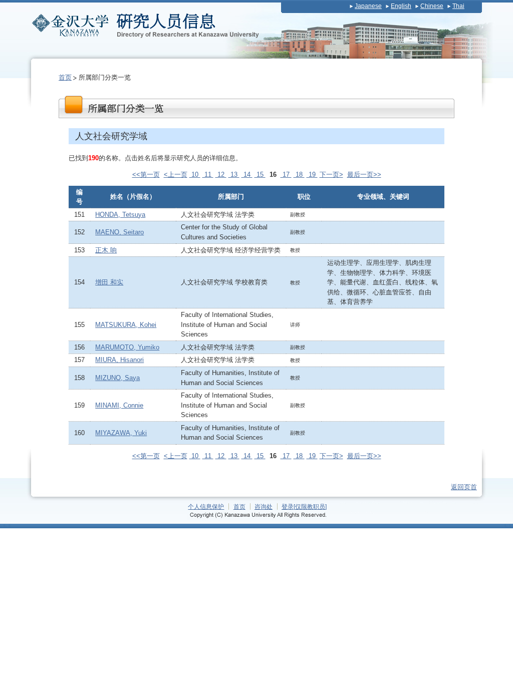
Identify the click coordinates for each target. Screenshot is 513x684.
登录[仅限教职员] (304, 506)
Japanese (368, 6)
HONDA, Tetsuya (120, 214)
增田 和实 (109, 282)
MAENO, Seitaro (119, 232)
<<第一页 (146, 174)
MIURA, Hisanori (119, 360)
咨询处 (263, 506)
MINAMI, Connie (119, 405)
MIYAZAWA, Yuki (121, 433)
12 (220, 174)
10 (194, 174)
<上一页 (175, 174)
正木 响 (106, 250)
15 (260, 174)
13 (233, 174)
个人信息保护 (206, 506)
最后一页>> (364, 174)
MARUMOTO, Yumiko (127, 347)
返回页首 (464, 487)
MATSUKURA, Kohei (125, 324)
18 (299, 174)
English (401, 6)
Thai (458, 6)
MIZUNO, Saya (117, 378)
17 (286, 174)
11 (207, 174)
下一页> (331, 174)
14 (246, 174)
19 (312, 174)
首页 (65, 77)
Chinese (431, 6)
